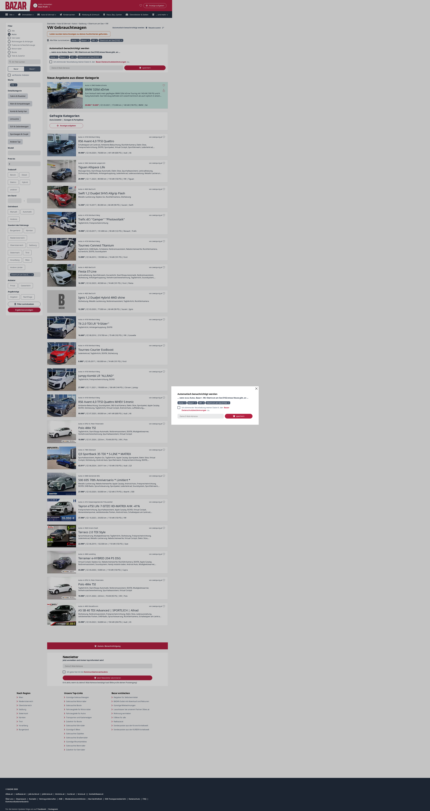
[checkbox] (215, 409)
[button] (256, 388)
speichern (240, 416)
